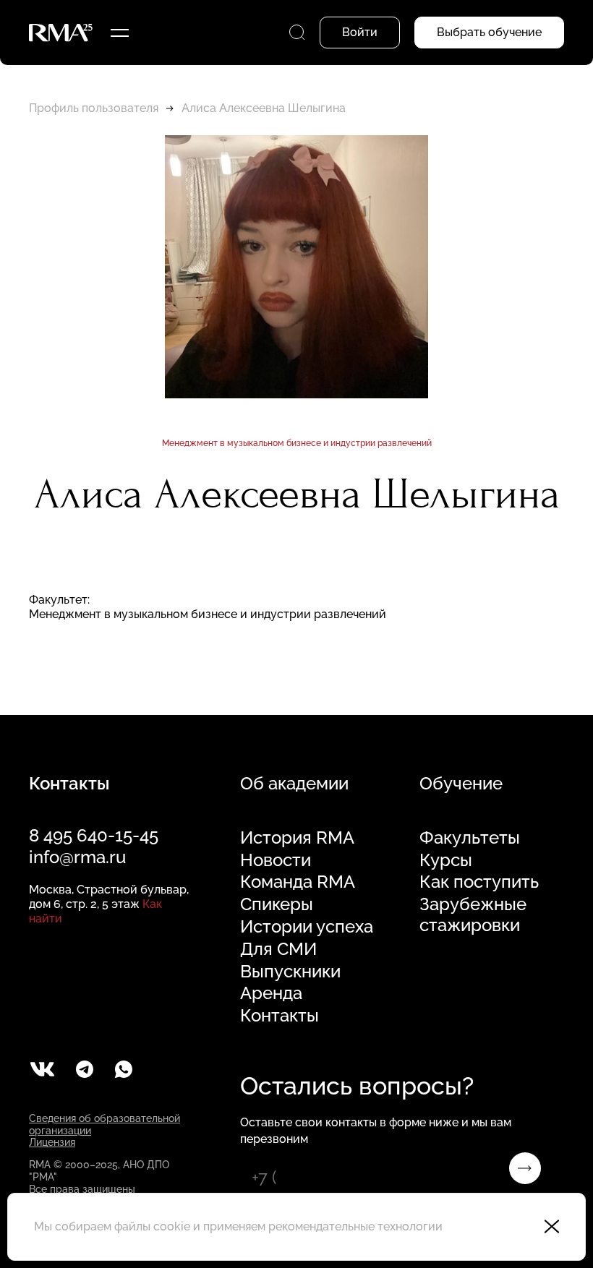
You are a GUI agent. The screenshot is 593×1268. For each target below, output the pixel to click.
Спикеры (276, 904)
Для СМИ (278, 949)
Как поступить (479, 882)
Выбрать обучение (489, 32)
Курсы (445, 860)
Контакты (279, 1016)
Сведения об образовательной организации (104, 1124)
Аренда (271, 993)
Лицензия (52, 1142)
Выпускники (290, 971)
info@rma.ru (77, 857)
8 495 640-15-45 (93, 835)
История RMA (297, 838)
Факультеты (469, 838)
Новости (275, 860)
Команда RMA (297, 882)
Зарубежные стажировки (472, 914)
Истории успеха (306, 927)
